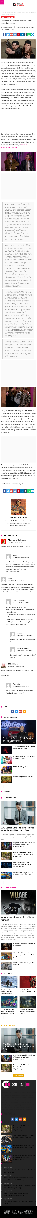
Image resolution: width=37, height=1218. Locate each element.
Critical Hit (8, 1211)
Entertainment (11, 12)
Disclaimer (29, 1213)
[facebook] (4, 34)
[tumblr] (25, 34)
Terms (6, 1213)
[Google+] (20, 711)
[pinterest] (18, 34)
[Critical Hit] (18, 2)
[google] (11, 34)
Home (2, 12)
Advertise (28, 1211)
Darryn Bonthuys (7, 27)
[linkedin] (22, 34)
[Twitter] (16, 711)
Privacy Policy (17, 1213)
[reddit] (15, 34)
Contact (18, 1211)
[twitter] (8, 34)
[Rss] (24, 711)
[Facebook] (12, 711)
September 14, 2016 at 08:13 (16, 542)
